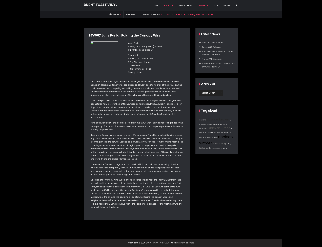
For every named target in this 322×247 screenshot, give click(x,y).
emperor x (204, 128)
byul (230, 132)
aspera (202, 120)
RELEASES (168, 5)
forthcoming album (213, 132)
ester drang (219, 143)
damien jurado (219, 128)
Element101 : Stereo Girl (212, 59)
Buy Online (133, 49)
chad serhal (224, 132)
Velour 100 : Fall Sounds (212, 42)
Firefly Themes (186, 242)
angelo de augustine (220, 124)
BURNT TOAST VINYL (100, 5)
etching (228, 144)
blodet (215, 138)
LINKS (215, 5)
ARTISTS (202, 5)
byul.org (220, 148)
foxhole (203, 148)
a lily (225, 148)
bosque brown (217, 119)
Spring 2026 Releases (211, 47)
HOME (155, 5)
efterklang (212, 148)
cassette (209, 124)
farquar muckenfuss (206, 138)
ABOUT (226, 5)
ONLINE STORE (186, 5)
